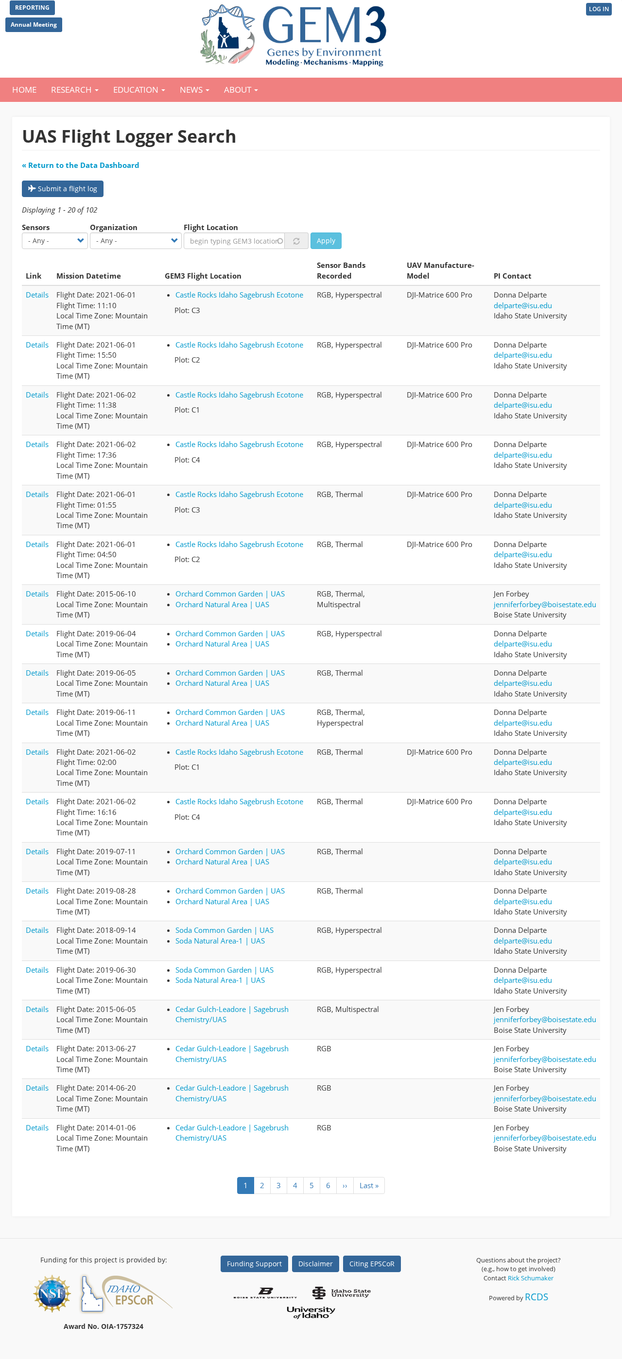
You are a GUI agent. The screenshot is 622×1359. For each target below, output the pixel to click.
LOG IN (599, 9)
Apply (326, 240)
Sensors (36, 227)
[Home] (295, 33)
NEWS (192, 89)
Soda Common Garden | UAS (224, 930)
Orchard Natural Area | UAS (222, 604)
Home (24, 89)
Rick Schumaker (530, 1278)
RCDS (536, 1296)
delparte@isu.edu (523, 305)
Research (72, 89)
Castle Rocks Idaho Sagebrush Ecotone (239, 294)
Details (37, 294)
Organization (114, 227)
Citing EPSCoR (372, 1263)
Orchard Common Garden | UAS (230, 593)
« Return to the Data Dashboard (80, 165)
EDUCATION (136, 89)
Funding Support (254, 1263)
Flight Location (211, 227)
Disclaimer (315, 1263)
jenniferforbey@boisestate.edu (545, 604)
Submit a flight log (66, 188)
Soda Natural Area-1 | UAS (220, 940)
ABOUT (238, 89)
